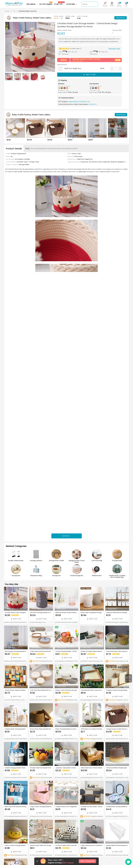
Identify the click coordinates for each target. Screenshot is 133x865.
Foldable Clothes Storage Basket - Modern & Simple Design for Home (116, 690)
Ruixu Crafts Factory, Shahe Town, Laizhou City (15, 622)
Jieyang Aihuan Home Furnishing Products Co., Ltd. (15, 739)
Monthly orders (70, 16)
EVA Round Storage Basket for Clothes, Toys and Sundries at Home (41, 613)
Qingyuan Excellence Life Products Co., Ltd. (91, 816)
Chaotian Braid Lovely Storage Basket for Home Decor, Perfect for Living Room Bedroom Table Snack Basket (16, 613)
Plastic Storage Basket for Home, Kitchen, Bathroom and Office (66, 729)
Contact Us (92, 104)
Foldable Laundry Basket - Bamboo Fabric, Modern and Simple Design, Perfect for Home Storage (92, 807)
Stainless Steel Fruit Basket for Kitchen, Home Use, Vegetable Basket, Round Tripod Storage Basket (41, 768)
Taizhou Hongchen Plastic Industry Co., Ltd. (15, 778)
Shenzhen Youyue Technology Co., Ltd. (91, 661)
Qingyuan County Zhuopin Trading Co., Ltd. (117, 700)
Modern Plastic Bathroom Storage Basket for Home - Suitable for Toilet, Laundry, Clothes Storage (41, 845)
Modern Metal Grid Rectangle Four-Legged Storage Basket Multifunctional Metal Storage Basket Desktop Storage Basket (117, 845)
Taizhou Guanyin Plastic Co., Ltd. (15, 700)
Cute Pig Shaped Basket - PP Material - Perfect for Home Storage (66, 651)
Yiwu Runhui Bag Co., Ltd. (38, 622)
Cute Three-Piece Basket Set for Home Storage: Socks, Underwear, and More (41, 690)
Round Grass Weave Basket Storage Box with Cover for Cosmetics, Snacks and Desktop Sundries (41, 729)
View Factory (120, 18)
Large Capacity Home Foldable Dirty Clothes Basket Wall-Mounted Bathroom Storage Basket (92, 845)
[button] (52, 47)
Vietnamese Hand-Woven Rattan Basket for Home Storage (91, 768)
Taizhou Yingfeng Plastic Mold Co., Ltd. (117, 816)
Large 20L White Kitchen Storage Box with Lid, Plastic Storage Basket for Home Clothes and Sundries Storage (117, 613)
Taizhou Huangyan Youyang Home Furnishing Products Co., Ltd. (117, 622)
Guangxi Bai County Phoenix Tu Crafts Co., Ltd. (66, 661)
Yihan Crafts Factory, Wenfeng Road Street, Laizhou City (41, 739)
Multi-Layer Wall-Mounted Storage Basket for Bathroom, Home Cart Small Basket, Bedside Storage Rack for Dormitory (16, 807)
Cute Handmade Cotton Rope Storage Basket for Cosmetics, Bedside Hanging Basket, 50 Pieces (117, 651)
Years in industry (82, 16)
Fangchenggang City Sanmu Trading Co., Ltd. (91, 700)
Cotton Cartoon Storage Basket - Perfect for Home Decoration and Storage (15, 845)
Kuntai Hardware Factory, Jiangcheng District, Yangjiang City (66, 622)
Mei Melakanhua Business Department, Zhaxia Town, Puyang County (41, 661)
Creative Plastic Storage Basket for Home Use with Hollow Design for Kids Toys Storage (15, 729)
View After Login (114, 49)
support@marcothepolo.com (79, 102)
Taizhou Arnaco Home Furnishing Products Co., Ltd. (41, 855)
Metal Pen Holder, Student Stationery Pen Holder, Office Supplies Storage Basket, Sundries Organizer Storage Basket (66, 613)
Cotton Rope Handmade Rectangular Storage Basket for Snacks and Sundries (41, 651)
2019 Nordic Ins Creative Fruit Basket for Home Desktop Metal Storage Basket (92, 729)
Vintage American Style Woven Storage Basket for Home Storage (117, 729)
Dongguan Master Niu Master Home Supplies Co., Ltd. (91, 739)
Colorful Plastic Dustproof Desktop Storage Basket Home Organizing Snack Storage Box (15, 690)
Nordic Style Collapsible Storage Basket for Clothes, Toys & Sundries (92, 613)
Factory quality (58, 16)
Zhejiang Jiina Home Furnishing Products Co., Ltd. (41, 816)
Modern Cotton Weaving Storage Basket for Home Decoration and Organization (66, 690)
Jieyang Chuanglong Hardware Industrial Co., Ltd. (41, 778)
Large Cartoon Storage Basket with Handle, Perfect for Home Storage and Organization (41, 807)
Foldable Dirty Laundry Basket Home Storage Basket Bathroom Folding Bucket (116, 807)
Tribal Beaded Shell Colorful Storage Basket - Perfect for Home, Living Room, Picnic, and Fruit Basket (92, 690)
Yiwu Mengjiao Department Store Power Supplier (15, 816)
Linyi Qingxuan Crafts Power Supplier (117, 661)
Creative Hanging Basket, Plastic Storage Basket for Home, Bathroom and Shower (16, 768)
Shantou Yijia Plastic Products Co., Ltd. (66, 739)
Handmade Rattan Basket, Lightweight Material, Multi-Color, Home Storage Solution (117, 768)
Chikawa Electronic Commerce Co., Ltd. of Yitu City (66, 855)
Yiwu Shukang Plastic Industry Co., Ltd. (66, 816)
